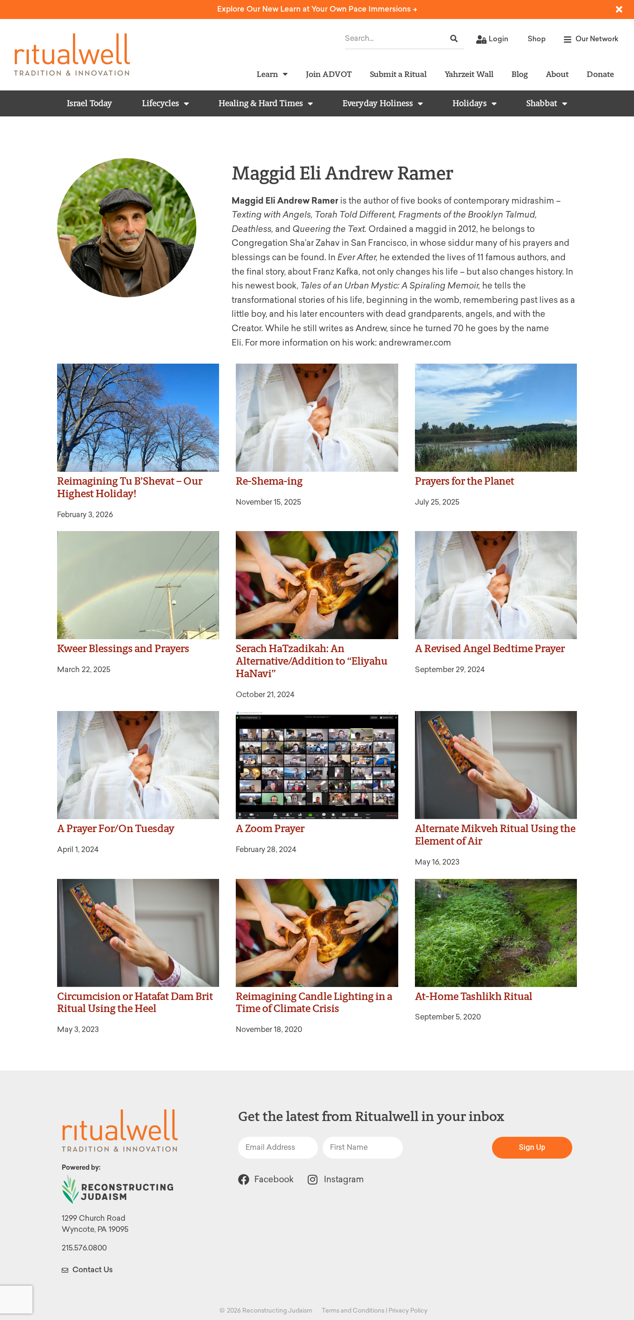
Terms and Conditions (353, 1310)
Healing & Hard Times (261, 103)
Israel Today (89, 103)
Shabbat (541, 103)
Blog (519, 74)
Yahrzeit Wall (469, 74)
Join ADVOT (329, 74)
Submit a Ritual (398, 74)
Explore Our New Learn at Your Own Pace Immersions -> (317, 9)
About (557, 74)
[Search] (454, 38)
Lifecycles (160, 103)
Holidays (470, 103)
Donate (600, 74)
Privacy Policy (407, 1310)
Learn (267, 74)
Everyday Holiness (378, 103)
